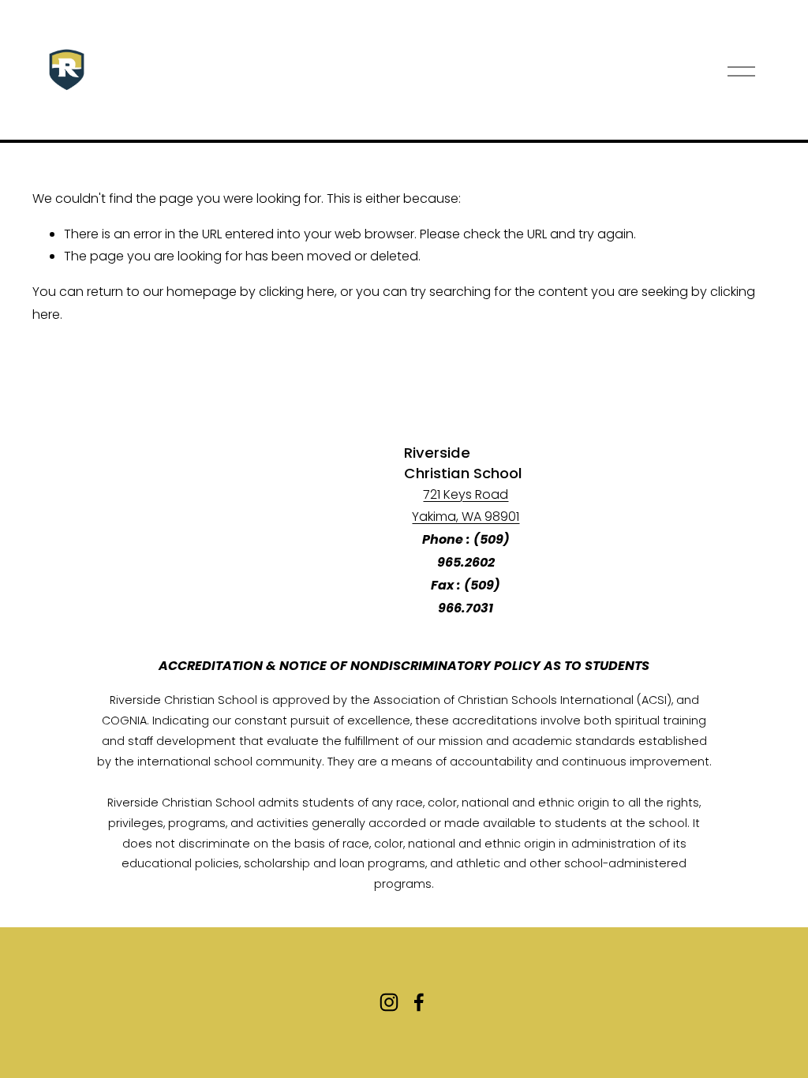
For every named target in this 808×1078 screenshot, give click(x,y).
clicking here (297, 292)
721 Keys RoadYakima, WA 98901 (465, 505)
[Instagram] (389, 1002)
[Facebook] (419, 1002)
